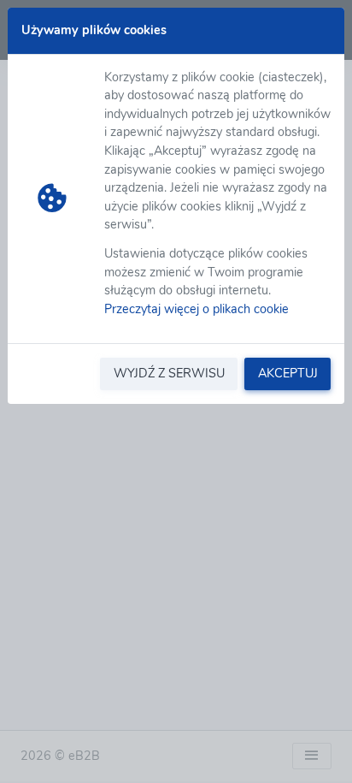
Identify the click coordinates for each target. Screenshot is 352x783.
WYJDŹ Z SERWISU (169, 373)
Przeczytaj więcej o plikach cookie (196, 308)
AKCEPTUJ (288, 373)
